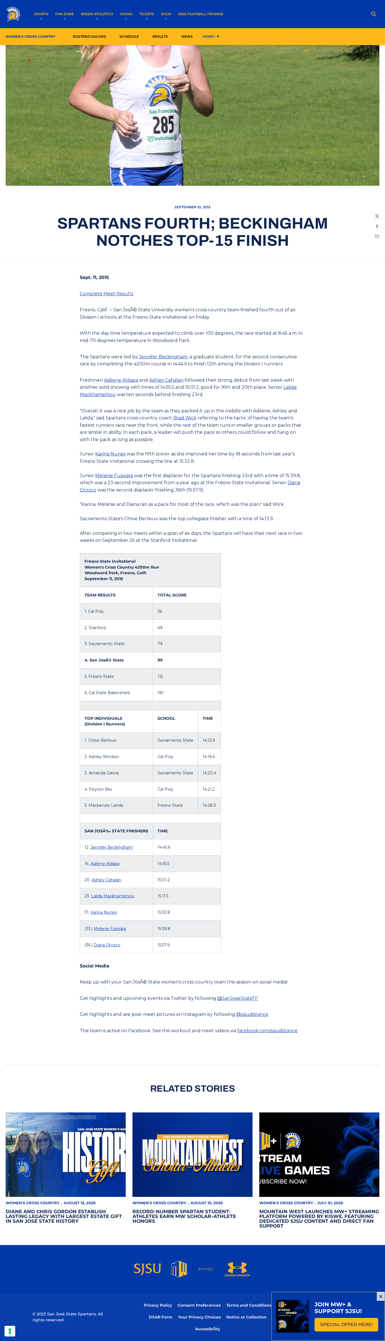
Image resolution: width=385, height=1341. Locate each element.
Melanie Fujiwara (114, 475)
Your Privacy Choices (199, 1317)
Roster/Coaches (89, 36)
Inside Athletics (97, 14)
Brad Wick (184, 418)
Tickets (147, 14)
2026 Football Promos (200, 14)
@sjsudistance (252, 1014)
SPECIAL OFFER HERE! (349, 1326)
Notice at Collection (246, 1317)
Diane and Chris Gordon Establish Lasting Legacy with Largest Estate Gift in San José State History (64, 1216)
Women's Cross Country (32, 1203)
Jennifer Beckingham (163, 356)
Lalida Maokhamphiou (112, 896)
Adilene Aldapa (121, 380)
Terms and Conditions (248, 1305)
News (187, 36)
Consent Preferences (199, 1305)
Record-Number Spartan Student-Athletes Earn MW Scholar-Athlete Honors (184, 1216)
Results (160, 36)
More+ (209, 36)
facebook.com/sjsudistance (267, 1030)
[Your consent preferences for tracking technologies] (10, 1331)
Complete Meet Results (106, 293)
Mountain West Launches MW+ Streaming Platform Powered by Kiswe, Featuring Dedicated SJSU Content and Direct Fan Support (319, 1219)
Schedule (129, 36)
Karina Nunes (110, 454)
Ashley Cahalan (166, 380)
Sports (41, 14)
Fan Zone (64, 14)
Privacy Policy (158, 1305)
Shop (166, 14)
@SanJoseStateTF (237, 998)
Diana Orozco (107, 944)
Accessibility (207, 1328)
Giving (126, 14)
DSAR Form (160, 1317)
